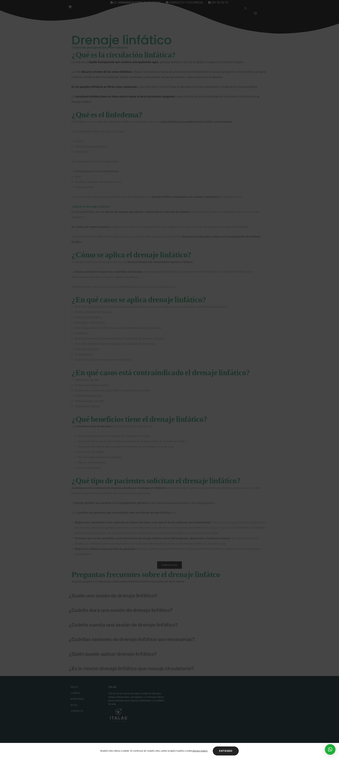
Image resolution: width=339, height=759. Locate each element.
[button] (330, 749)
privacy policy (200, 750)
